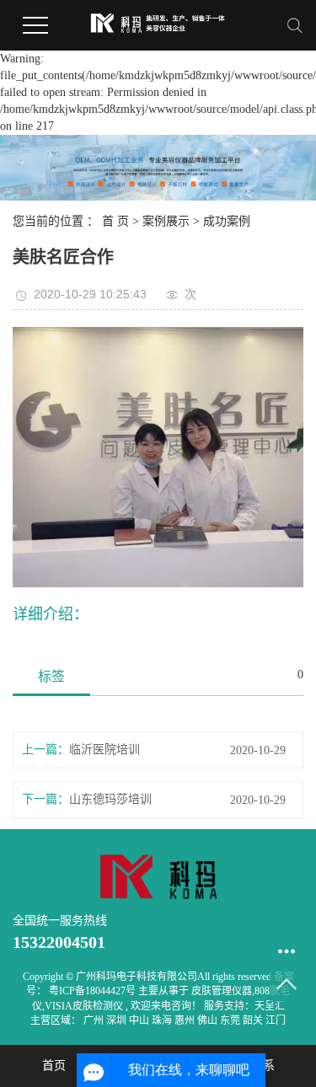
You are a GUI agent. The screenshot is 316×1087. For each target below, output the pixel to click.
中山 (140, 1020)
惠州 (185, 1020)
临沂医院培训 (104, 749)
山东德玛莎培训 (110, 799)
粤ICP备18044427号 (92, 991)
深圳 (117, 1020)
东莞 (231, 1020)
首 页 (115, 221)
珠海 (163, 1020)
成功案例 (226, 221)
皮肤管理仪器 (221, 991)
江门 (275, 1020)
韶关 (254, 1020)
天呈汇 (269, 1006)
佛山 (208, 1020)
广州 (94, 1020)
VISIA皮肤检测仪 (84, 1006)
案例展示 (166, 221)
